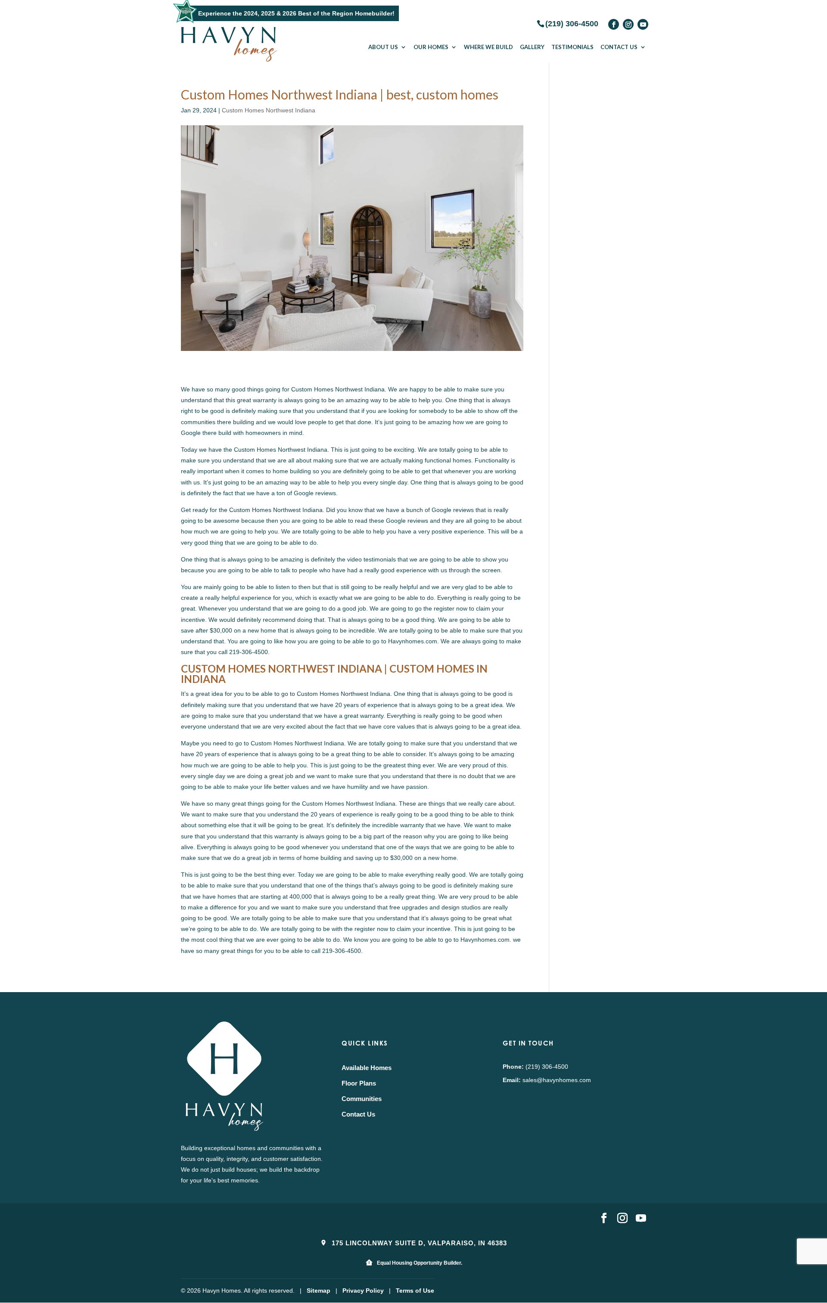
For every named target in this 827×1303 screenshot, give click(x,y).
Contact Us (618, 47)
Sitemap (318, 1290)
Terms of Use (415, 1290)
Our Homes (431, 47)
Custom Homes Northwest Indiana (268, 110)
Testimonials (572, 47)
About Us (383, 47)
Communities (362, 1098)
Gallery (532, 47)
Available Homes (367, 1067)
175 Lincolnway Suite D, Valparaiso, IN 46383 (418, 1243)
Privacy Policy (363, 1290)
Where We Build (488, 47)
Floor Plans (359, 1083)
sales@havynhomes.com (556, 1080)
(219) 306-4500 (571, 23)
